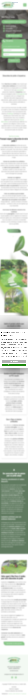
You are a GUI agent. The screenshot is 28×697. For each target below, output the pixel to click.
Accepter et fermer (14, 365)
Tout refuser (15, 2)
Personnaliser (14, 362)
